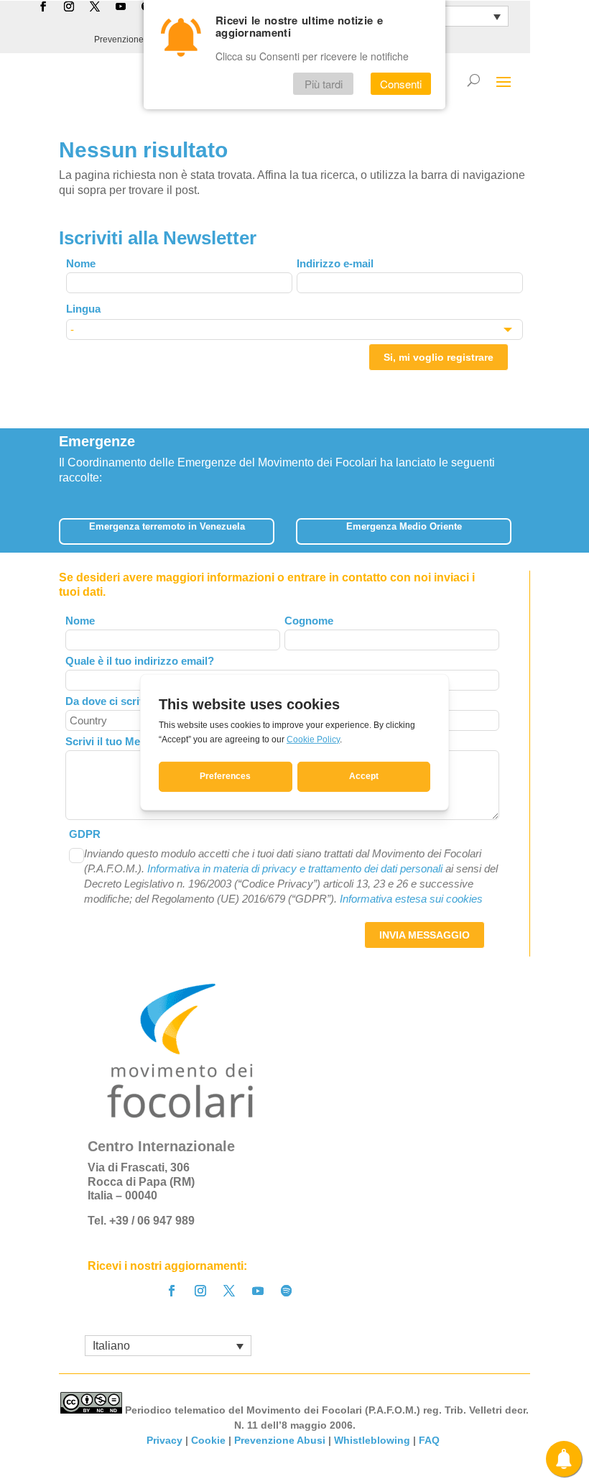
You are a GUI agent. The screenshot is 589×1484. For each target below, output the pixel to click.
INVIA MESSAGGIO (424, 935)
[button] (521, 527)
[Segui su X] (229, 1290)
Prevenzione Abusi (130, 39)
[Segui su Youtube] (257, 1290)
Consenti (401, 83)
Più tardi (324, 83)
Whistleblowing (372, 1440)
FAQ (430, 1440)
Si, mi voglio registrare (438, 357)
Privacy (164, 1440)
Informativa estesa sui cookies (411, 899)
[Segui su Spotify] (286, 1290)
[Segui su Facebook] (171, 1290)
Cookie (208, 1440)
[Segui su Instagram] (200, 1290)
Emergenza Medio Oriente (404, 526)
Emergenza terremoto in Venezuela (167, 526)
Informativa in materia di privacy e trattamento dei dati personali (294, 868)
